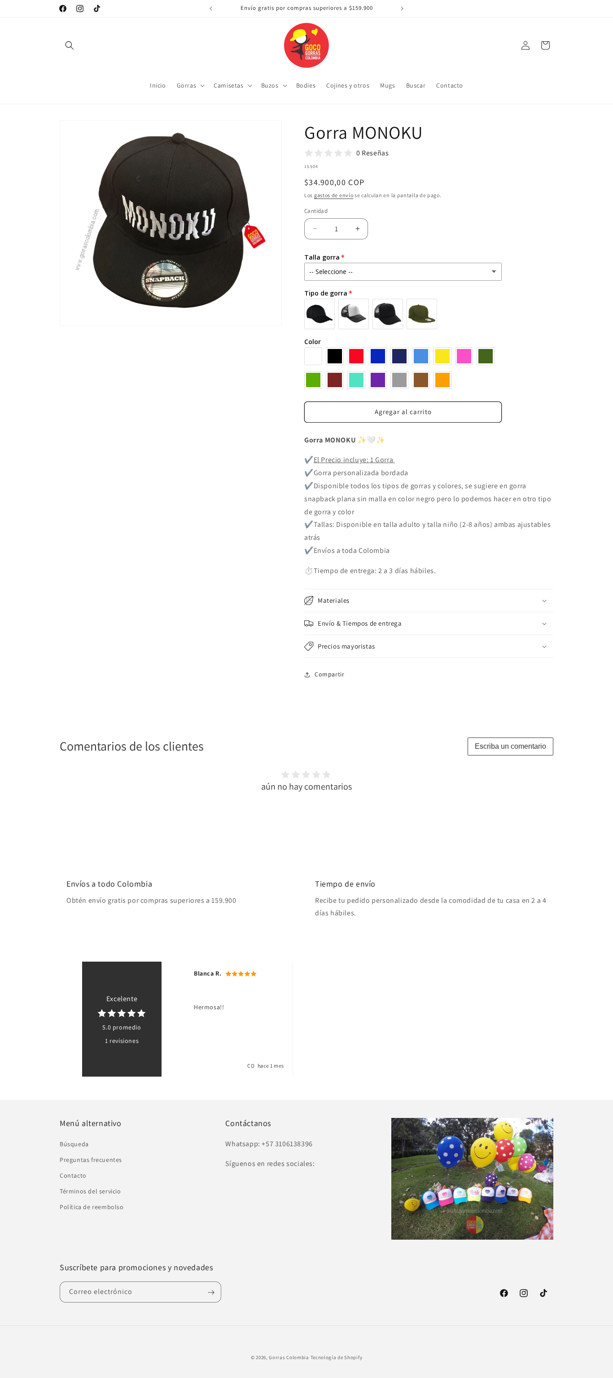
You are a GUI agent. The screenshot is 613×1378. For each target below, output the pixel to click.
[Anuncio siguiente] (402, 8)
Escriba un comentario (510, 746)
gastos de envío (334, 195)
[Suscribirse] (211, 1292)
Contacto (73, 1175)
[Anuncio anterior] (211, 8)
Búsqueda (74, 1144)
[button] (69, 45)
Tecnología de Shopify (337, 1357)
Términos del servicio (90, 1191)
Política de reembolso (92, 1207)
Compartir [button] (329, 674)
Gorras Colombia (289, 1357)
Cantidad (316, 211)
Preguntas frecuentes (91, 1160)
